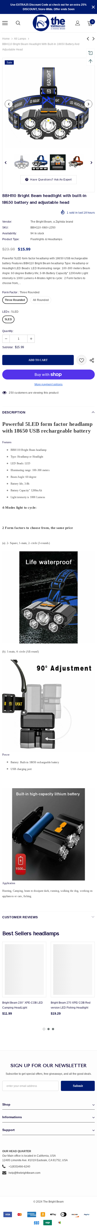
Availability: (9, 233)
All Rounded (41, 300)
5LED (8, 319)
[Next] (88, 104)
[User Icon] (77, 23)
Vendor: (7, 221)
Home (6, 38)
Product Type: (11, 239)
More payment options (49, 384)
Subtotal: (8, 347)
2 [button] (48, 1029)
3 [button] (53, 1029)
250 (11, 392)
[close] (93, 7)
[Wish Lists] (81, 360)
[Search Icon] (22, 23)
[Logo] (49, 23)
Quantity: (8, 331)
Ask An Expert (63, 179)
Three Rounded (15, 300)
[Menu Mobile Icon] (5, 23)
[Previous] (9, 104)
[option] (48, 104)
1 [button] (44, 1029)
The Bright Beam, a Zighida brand (51, 221)
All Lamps (20, 38)
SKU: (5, 227)
